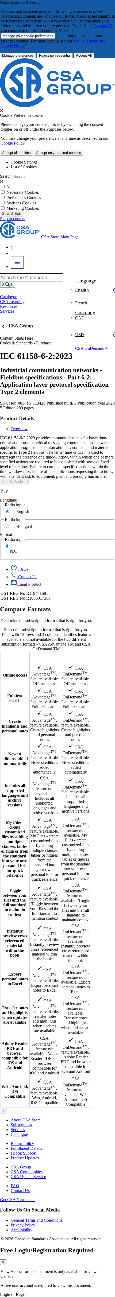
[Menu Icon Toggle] (17, 262)
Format (6, 534)
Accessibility (21, 1230)
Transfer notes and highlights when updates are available (15, 1014)
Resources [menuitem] (8, 306)
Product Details (17, 418)
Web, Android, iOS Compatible (14, 1091)
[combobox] (31, 277)
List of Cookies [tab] (24, 167)
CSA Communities (27, 1172)
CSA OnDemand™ (92, 348)
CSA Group (21, 325)
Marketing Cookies (22, 208)
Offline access (15, 675)
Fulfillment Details (26, 1148)
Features (15, 657)
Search (5, 176)
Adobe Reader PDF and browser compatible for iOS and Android (15, 1055)
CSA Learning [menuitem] (12, 301)
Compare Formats (25, 609)
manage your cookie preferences (28, 36)
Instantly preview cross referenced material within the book (14, 943)
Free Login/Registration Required (47, 1250)
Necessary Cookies (22, 192)
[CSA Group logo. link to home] (57, 105)
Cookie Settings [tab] (24, 162)
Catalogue (19, 1134)
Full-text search (14, 698)
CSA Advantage (44, 657)
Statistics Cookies (21, 203)
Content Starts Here (16, 338)
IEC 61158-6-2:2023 (36, 356)
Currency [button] (85, 312)
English (22, 511)
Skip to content (12, 218)
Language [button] (85, 281)
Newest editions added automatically (15, 759)
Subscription (21, 1125)
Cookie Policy (13, 143)
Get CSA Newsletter (17, 1199)
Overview (19, 428)
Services (18, 1129)
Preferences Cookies (23, 197)
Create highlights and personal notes (15, 726)
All (8, 187)
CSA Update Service (28, 1176)
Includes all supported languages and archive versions (15, 795)
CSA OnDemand (75, 657)
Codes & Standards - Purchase (25, 343)
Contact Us (20, 1190)
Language (8, 500)
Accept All (103, 26)
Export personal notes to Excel (15, 979)
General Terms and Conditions (36, 1220)
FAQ (15, 1185)
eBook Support (23, 1153)
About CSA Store (26, 1120)
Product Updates (25, 1158)
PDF (14, 551)
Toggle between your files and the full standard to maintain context (14, 902)
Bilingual (24, 526)
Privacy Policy (23, 1225)
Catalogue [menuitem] (8, 296)
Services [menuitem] (7, 311)
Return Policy (22, 1143)
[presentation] (1, 110)
